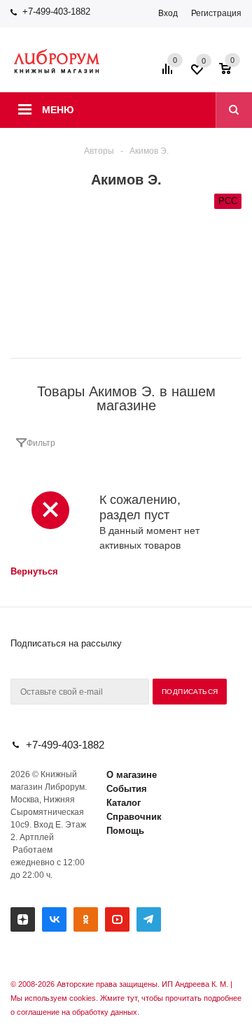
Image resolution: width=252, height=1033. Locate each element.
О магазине (131, 775)
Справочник (134, 816)
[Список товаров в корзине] (232, 73)
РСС (227, 201)
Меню (58, 109)
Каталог (123, 802)
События (126, 788)
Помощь (125, 830)
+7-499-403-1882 (56, 11)
